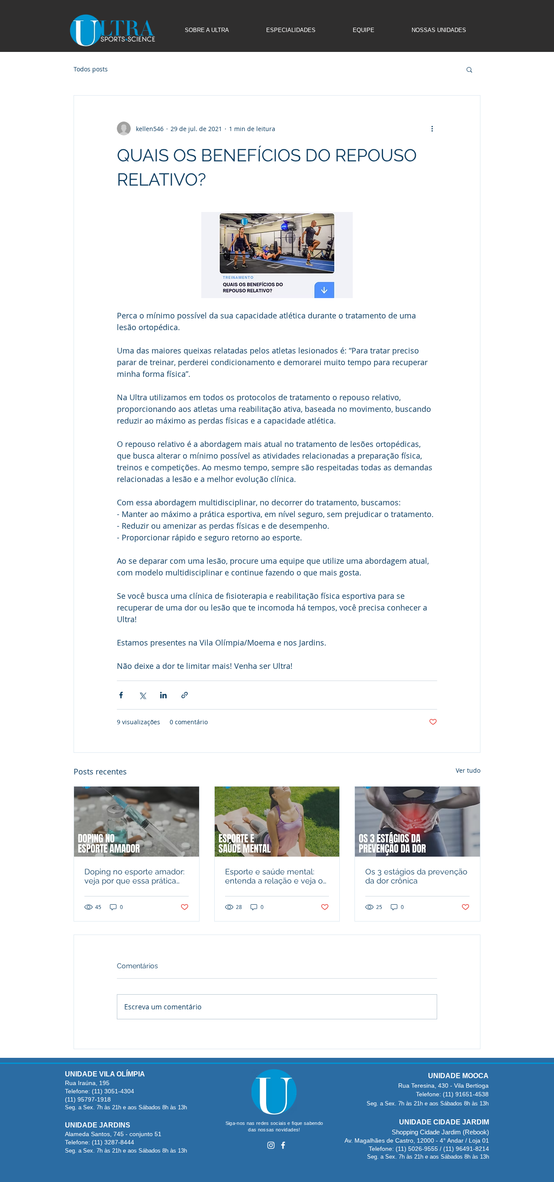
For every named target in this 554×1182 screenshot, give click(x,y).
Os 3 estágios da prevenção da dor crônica (416, 876)
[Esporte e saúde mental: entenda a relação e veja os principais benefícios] (277, 822)
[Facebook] (283, 1145)
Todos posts (91, 69)
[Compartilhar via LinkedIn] (163, 695)
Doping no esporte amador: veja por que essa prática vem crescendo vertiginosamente (134, 876)
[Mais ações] (432, 128)
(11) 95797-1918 (88, 1099)
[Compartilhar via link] (184, 695)
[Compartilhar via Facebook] (121, 695)
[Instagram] (271, 1145)
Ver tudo (468, 770)
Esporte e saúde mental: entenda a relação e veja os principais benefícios (276, 876)
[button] (469, 69)
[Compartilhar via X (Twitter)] (142, 695)
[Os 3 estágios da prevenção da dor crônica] (417, 822)
